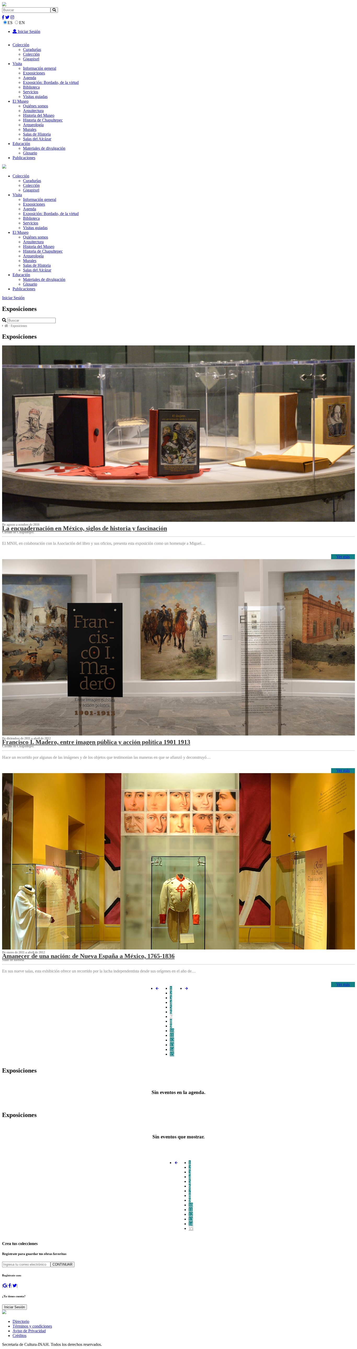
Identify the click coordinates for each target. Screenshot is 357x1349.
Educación (21, 143)
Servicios (30, 92)
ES (10, 22)
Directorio (21, 1321)
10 (172, 1030)
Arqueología (33, 125)
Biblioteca (31, 87)
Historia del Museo (38, 115)
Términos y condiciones (32, 1326)
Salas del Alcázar (37, 139)
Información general (39, 68)
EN (22, 22)
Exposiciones (34, 73)
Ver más (343, 556)
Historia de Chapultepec (43, 120)
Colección (21, 45)
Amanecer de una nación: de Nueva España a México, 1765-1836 (88, 956)
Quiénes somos (35, 106)
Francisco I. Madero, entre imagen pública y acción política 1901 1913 (96, 742)
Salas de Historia (37, 134)
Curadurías (32, 49)
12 (172, 1040)
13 (172, 1045)
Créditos (19, 1335)
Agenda (29, 78)
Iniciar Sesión (28, 31)
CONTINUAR (62, 1264)
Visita (17, 63)
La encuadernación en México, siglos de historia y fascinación (84, 528)
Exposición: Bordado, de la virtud (51, 82)
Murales (29, 129)
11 (172, 1035)
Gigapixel (31, 59)
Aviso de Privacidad (29, 1331)
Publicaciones (24, 157)
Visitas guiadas (35, 96)
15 (172, 1054)
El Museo (20, 101)
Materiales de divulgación (44, 148)
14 (172, 1049)
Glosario (30, 153)
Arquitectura (33, 110)
